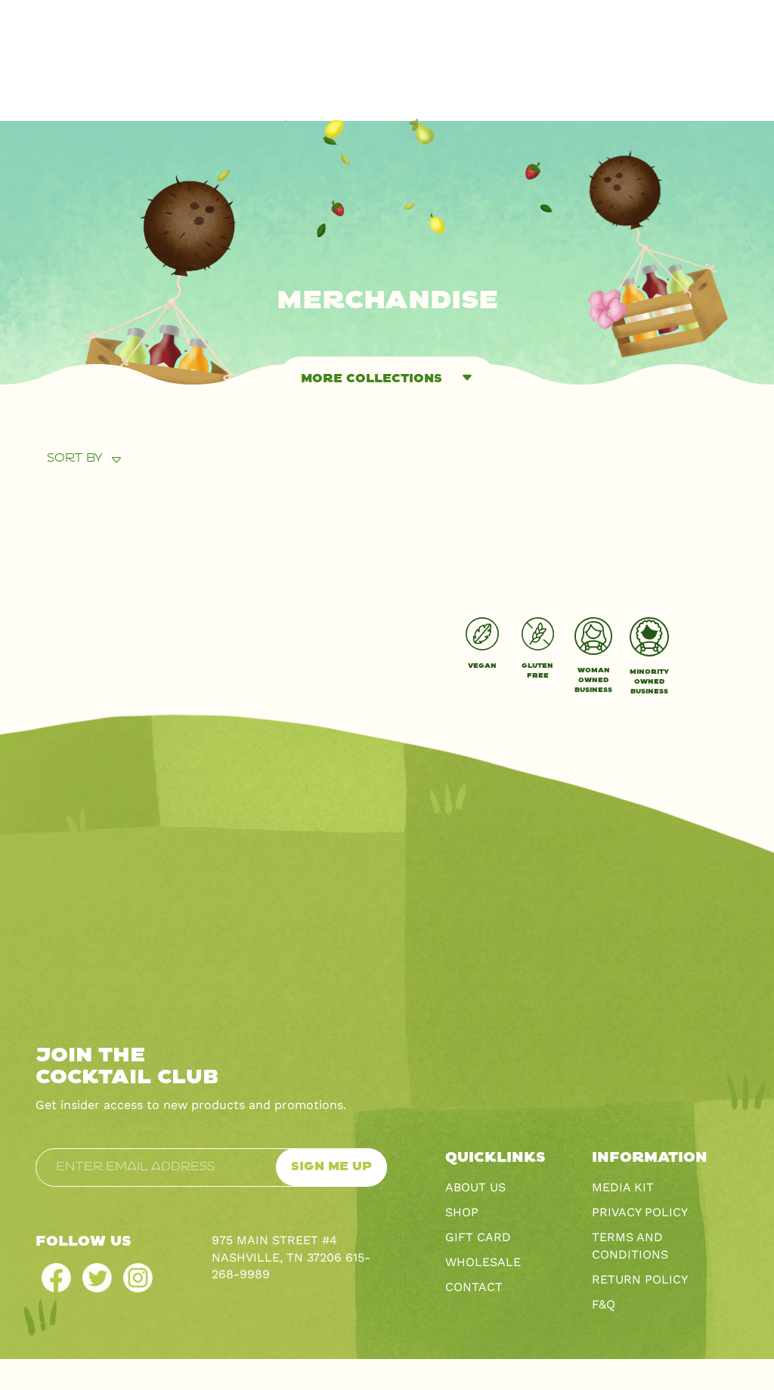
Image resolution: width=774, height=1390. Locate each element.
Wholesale (483, 1262)
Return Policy (640, 1279)
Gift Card (478, 1237)
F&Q (603, 1304)
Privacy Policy (640, 1212)
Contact (474, 1287)
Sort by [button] (75, 458)
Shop (461, 1212)
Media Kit (623, 1187)
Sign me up (331, 1167)
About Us (475, 1187)
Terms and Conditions (630, 1246)
